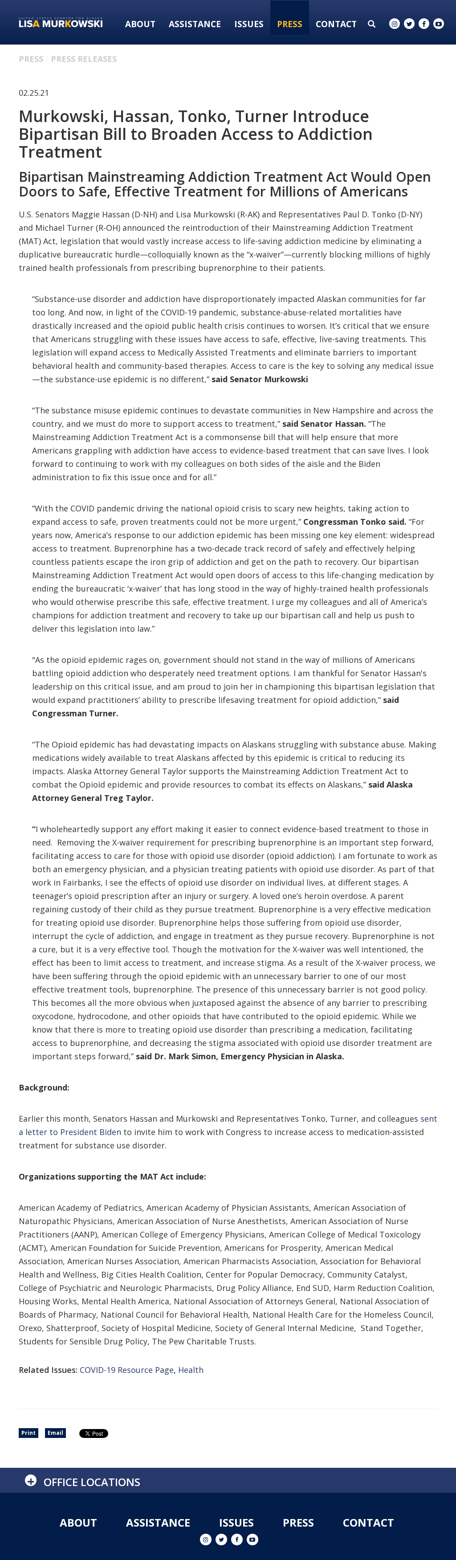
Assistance (195, 24)
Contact (336, 24)
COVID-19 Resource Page (127, 1369)
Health (191, 1369)
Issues (249, 24)
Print (28, 1433)
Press (289, 24)
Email (55, 1433)
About (140, 24)
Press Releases (84, 58)
